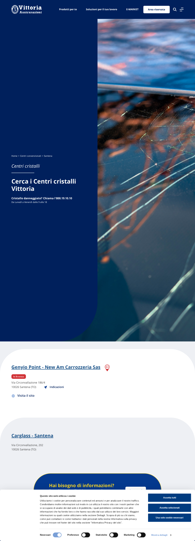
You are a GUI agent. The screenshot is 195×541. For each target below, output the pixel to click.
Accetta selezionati (170, 507)
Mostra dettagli (159, 535)
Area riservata (156, 9)
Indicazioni (56, 387)
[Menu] (182, 9)
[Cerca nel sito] (175, 9)
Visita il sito (25, 395)
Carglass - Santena (32, 435)
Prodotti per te (68, 9)
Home (14, 155)
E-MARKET (132, 9)
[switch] (85, 534)
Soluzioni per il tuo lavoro (101, 9)
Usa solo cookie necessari (169, 517)
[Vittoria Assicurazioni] (26, 9)
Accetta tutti (169, 497)
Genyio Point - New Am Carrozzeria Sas (55, 367)
